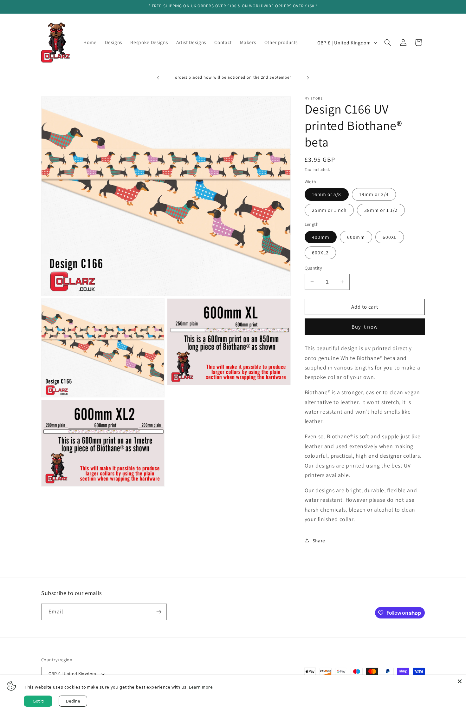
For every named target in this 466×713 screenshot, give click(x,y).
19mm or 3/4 (374, 194)
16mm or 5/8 (326, 194)
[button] (387, 42)
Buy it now (365, 326)
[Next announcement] (308, 78)
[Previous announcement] (158, 78)
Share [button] (319, 540)
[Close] (459, 681)
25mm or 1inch (329, 210)
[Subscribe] (158, 612)
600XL (390, 237)
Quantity (313, 268)
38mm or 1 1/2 (381, 210)
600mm (356, 237)
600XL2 (320, 252)
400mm (321, 237)
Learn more (201, 687)
